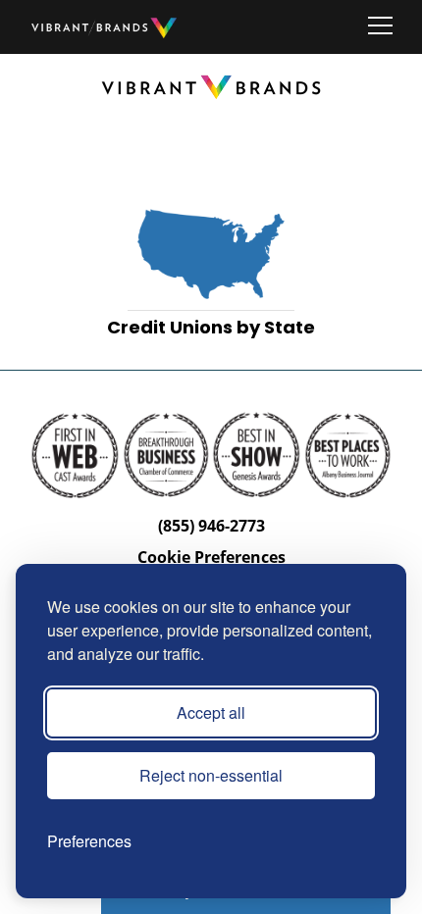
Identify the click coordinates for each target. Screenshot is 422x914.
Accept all (211, 712)
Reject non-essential (211, 775)
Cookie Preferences (211, 557)
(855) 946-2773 (211, 525)
